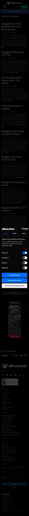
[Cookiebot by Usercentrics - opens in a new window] (22, 229)
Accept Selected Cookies (14, 280)
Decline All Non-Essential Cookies (14, 285)
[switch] (25, 258)
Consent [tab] (5, 233)
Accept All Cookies (14, 275)
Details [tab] (15, 233)
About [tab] (24, 233)
